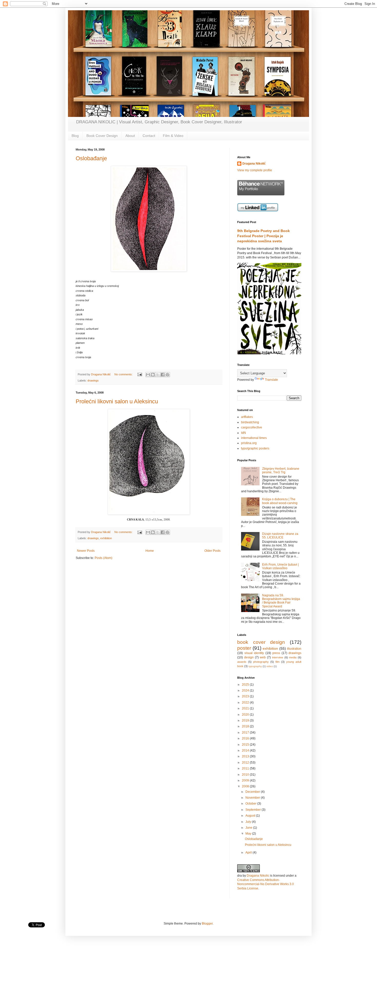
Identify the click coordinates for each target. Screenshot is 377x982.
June (249, 827)
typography (255, 666)
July (248, 822)
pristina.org (249, 443)
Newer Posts (86, 551)
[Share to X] (157, 374)
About (130, 136)
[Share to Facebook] (162, 374)
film (277, 661)
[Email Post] (139, 374)
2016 (246, 738)
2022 (246, 702)
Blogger (207, 923)
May (248, 833)
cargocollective (251, 427)
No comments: (123, 374)
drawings (93, 380)
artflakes (247, 417)
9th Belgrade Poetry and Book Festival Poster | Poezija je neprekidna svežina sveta (263, 236)
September (253, 809)
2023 (246, 696)
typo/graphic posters (255, 448)
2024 (246, 690)
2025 (246, 684)
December (253, 792)
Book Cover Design (102, 136)
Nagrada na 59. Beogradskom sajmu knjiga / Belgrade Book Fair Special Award (281, 601)
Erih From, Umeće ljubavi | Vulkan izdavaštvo (280, 566)
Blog (75, 136)
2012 (246, 762)
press (276, 653)
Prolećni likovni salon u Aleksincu (117, 401)
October (251, 803)
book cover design (261, 642)
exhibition (106, 538)
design (249, 657)
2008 (246, 786)
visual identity (254, 653)
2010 (246, 774)
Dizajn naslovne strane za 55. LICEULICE (280, 535)
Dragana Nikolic (258, 875)
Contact (149, 136)
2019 (246, 720)
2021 (246, 708)
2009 (246, 780)
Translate (271, 380)
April (249, 852)
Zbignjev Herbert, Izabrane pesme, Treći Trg (280, 470)
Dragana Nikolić (254, 163)
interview (277, 657)
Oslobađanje (91, 158)
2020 (246, 714)
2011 (246, 768)
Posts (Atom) (103, 558)
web (263, 657)
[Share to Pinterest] (167, 374)
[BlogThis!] (152, 374)
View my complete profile (254, 170)
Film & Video (173, 136)
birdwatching (250, 422)
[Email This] (148, 374)
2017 (246, 732)
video (269, 666)
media (292, 657)
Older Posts (212, 551)
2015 (246, 744)
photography (261, 661)
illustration (294, 648)
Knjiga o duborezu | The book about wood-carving (279, 501)
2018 (246, 726)
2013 (246, 756)
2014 (246, 750)
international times (254, 438)
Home (149, 551)
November (253, 797)
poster (244, 648)
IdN (243, 433)
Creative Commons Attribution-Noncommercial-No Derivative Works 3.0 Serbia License (265, 884)
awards (241, 661)
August (250, 815)
